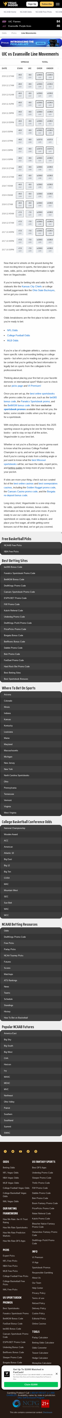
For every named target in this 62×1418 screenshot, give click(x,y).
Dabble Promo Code (13, 648)
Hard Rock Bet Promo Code (17, 666)
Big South (8, 1046)
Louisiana (8, 732)
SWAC (7, 1133)
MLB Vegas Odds (11, 1183)
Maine (7, 738)
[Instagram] (36, 1151)
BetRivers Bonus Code (14, 641)
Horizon (7, 1064)
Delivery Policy (39, 1308)
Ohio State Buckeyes (43, 290)
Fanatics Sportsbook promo (35, 401)
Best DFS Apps (39, 1167)
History (7, 1011)
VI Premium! (34, 385)
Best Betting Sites (12, 673)
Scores (7, 968)
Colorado (8, 701)
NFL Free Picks (10, 1261)
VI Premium (37, 1257)
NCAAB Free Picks (13, 545)
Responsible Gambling (42, 1272)
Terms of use (38, 1298)
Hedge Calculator (40, 1358)
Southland (8, 1120)
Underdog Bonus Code (13, 1347)
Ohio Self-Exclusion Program (31, 1397)
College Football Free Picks (15, 1276)
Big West (8, 1052)
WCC (6, 915)
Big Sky (7, 1039)
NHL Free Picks (10, 1289)
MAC (6, 884)
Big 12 (7, 865)
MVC (6, 1089)
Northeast (8, 1095)
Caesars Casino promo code (23, 491)
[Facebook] (6, 1151)
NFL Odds (12, 330)
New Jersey (9, 763)
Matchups (8, 974)
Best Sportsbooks (11, 1308)
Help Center (37, 1288)
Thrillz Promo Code (41, 1183)
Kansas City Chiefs (32, 286)
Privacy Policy (38, 1293)
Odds (4, 33)
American (8, 847)
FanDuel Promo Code (14, 660)
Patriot (7, 1108)
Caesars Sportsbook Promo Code (19, 592)
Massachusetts (11, 750)
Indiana (7, 713)
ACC (6, 840)
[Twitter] (13, 1151)
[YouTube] (21, 1151)
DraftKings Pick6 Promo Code (18, 623)
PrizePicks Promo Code (15, 629)
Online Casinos (39, 1323)
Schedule (8, 999)
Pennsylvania (10, 788)
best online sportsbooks (42, 393)
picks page (17, 385)
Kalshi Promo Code (41, 1218)
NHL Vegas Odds (11, 1201)
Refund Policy (38, 1303)
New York (8, 769)
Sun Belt (8, 903)
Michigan (8, 757)
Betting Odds (9, 1167)
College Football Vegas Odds (16, 1188)
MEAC (7, 1083)
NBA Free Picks (11, 551)
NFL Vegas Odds (11, 1173)
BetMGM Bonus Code (14, 579)
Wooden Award (11, 834)
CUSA (7, 878)
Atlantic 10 (9, 853)
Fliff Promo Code (12, 604)
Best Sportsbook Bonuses (16, 679)
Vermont (8, 800)
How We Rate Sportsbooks (15, 1227)
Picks (14, 33)
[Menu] (57, 4)
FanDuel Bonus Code (12, 1323)
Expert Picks (9, 1256)
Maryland (8, 744)
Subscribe (47, 4)
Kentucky (8, 725)
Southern (8, 1114)
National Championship (14, 828)
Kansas (7, 719)
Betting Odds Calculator (43, 1342)
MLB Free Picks (10, 1271)
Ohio (6, 781)
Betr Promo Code (12, 654)
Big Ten (7, 872)
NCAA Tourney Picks (13, 955)
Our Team (36, 1283)
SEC (6, 896)
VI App (35, 1262)
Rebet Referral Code (41, 1213)
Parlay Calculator (40, 1337)
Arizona (7, 694)
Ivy (5, 1070)
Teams (7, 993)
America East (10, 1033)
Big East (8, 859)
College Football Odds (18, 335)
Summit (7, 1126)
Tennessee (9, 794)
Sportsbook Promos (41, 1267)
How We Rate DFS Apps (14, 1241)
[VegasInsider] (31, 1146)
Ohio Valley (9, 1102)
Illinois (7, 707)
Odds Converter (39, 1348)
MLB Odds (12, 340)
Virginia (7, 806)
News (6, 986)
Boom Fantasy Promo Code (45, 1203)
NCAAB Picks (44, 12)
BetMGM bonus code (19, 405)
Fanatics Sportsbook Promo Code (19, 573)
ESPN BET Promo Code (15, 598)
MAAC (7, 1077)
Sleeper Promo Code (12, 1357)
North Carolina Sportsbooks (16, 775)
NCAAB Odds (26, 12)
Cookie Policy (38, 1313)
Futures (7, 962)
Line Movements (28, 33)
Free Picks (9, 943)
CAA (6, 1058)
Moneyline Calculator (41, 1363)
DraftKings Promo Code (15, 585)
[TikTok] (29, 1151)
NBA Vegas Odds (11, 1178)
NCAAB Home (10, 12)
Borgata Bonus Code (13, 635)
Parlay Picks (10, 949)
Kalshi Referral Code (13, 610)
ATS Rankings (10, 980)
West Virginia (10, 813)
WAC (6, 909)
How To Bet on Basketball (16, 1018)
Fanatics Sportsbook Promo (16, 1313)
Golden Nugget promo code (41, 487)
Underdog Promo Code (14, 617)
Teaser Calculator (40, 1353)
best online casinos (24, 483)
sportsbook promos (15, 409)
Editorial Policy (39, 1318)
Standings (8, 1005)
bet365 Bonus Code (13, 567)
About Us (36, 1278)
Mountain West (11, 890)
